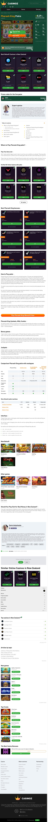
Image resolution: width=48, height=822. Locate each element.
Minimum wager (28, 257)
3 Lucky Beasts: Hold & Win (33, 367)
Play (8, 70)
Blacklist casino (4, 766)
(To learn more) (31, 820)
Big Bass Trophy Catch (16, 667)
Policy (37, 768)
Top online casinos (5, 778)
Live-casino (21, 773)
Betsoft (2, 455)
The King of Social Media (6, 404)
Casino (8, 9)
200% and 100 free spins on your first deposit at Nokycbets (23, 748)
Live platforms (22, 790)
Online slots (3, 774)
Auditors (20, 785)
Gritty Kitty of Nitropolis (16, 674)
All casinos (23, 202)
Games (23, 9)
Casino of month (22, 764)
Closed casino (4, 768)
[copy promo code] (25, 68)
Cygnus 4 (13, 681)
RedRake (33, 488)
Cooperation (38, 764)
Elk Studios (13, 676)
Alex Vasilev (11, 551)
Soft (19, 779)
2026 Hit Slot (14, 729)
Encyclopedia (3, 789)
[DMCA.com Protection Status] (23, 812)
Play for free (16, 671)
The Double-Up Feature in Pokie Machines (10, 658)
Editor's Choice (5, 257)
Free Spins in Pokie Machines (7, 656)
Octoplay (2, 488)
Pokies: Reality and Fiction (6, 652)
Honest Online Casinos (5, 776)
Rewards (3, 785)
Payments (21, 766)
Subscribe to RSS (24, 815)
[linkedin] (9, 528)
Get (12, 223)
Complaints (21, 775)
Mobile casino (21, 770)
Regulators (21, 783)
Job (37, 770)
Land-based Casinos (23, 777)
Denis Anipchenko (7, 114)
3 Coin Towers (14, 709)
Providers (3, 787)
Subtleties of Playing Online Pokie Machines (10, 650)
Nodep (3, 216)
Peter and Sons (4, 501)
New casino (3, 764)
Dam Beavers (14, 695)
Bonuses (38, 9)
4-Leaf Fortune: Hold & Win (17, 736)
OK (37, 820)
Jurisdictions (21, 781)
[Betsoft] (44, 591)
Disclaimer (38, 766)
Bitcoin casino (22, 768)
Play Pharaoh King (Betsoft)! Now (22, 315)
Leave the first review (39, 17)
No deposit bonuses (5, 783)
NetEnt (17, 488)
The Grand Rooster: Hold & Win (43, 367)
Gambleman (14, 716)
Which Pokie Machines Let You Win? (8, 654)
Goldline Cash (23, 367)
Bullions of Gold (5, 407)
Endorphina (14, 710)
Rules (2, 780)
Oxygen (13, 688)
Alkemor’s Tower (5, 409)
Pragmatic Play (14, 669)
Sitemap (20, 788)
